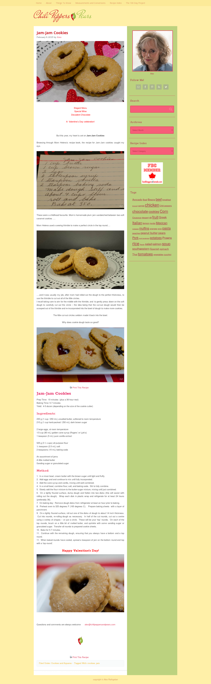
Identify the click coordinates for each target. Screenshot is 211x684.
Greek (163, 217)
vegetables (158, 254)
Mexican (161, 223)
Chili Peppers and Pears (105, 20)
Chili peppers (166, 205)
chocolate (140, 211)
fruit (155, 216)
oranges (153, 228)
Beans (151, 199)
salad (148, 244)
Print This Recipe (80, 387)
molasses (135, 229)
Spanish (154, 249)
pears (161, 233)
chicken (152, 205)
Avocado (137, 199)
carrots (141, 205)
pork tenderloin (144, 238)
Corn (164, 211)
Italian (137, 222)
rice (135, 243)
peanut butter (149, 233)
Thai (134, 254)
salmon (156, 244)
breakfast (166, 199)
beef (159, 199)
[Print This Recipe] (71, 387)
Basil (145, 199)
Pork (135, 237)
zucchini (167, 254)
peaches (136, 233)
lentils (152, 223)
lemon (146, 223)
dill (150, 217)
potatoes (156, 237)
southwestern (140, 249)
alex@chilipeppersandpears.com (100, 624)
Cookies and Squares (61, 663)
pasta (166, 228)
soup (166, 243)
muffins (144, 228)
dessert (145, 217)
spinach (164, 249)
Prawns (167, 238)
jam (98, 663)
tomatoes (145, 253)
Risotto (142, 244)
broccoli (135, 206)
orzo (160, 228)
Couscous (136, 217)
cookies (91, 663)
